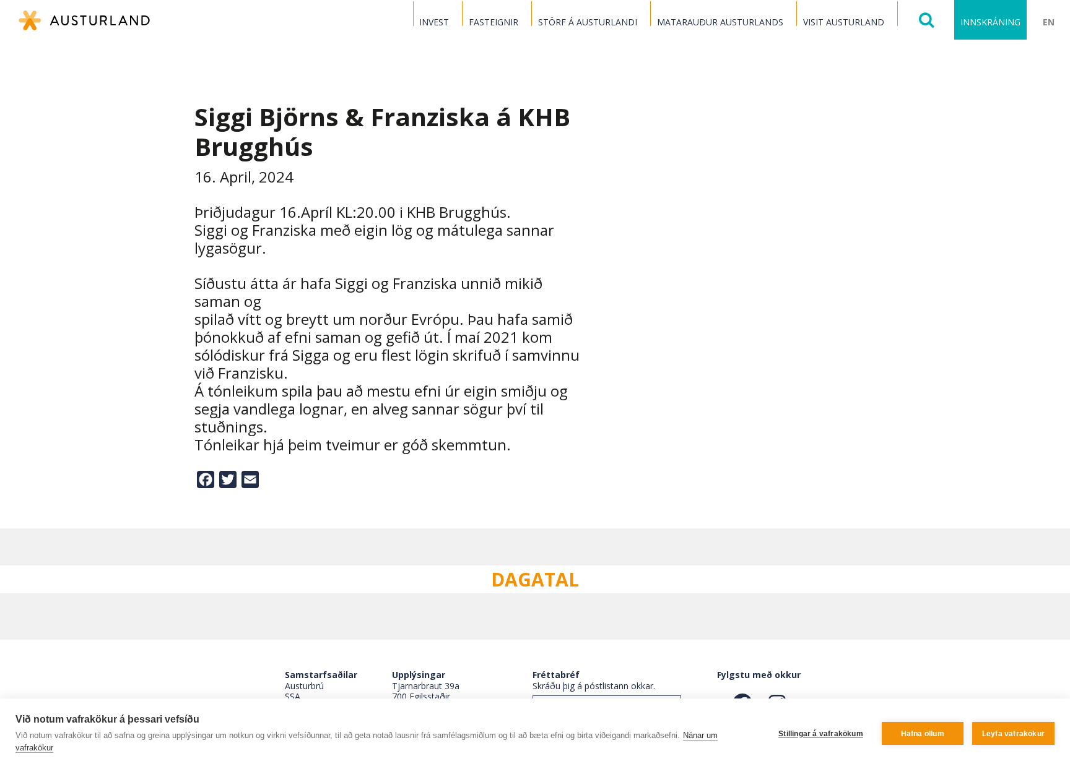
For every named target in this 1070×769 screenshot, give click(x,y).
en (1049, 22)
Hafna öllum (922, 733)
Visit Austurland (843, 22)
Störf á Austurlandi (587, 22)
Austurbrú (304, 686)
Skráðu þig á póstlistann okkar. (594, 686)
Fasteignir (493, 22)
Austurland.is (84, 20)
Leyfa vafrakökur (1013, 733)
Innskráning (990, 22)
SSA (292, 696)
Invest (434, 22)
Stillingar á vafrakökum (820, 733)
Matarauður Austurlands (720, 22)
